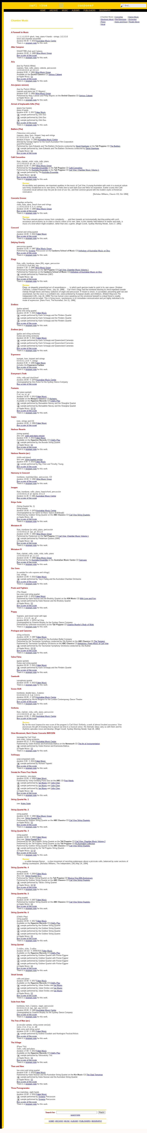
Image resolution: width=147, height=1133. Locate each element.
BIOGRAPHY (105, 10)
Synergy (32, 251)
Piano (103, 22)
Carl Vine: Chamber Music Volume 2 (90, 841)
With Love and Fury (88, 598)
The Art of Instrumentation (89, 744)
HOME (43, 10)
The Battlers (115, 146)
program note (31, 43)
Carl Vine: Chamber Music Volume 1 (84, 170)
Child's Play (55, 401)
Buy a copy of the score (27, 55)
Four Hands (69, 781)
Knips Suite (26, 803)
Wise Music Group (44, 53)
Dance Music (133, 17)
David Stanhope (82, 146)
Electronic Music (107, 19)
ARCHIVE (54, 10)
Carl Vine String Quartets (79, 515)
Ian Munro (42, 783)
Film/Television (120, 19)
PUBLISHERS (89, 10)
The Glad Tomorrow (94, 1075)
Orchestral (132, 19)
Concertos (119, 17)
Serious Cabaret (55, 74)
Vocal (103, 24)
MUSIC (65, 10)
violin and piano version (35, 436)
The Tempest (99, 641)
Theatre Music (134, 22)
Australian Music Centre (46, 41)
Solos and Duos (121, 22)
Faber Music (40, 112)
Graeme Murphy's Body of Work (80, 625)
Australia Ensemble (40, 168)
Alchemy (53, 399)
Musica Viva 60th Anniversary (80, 878)
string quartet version (33, 459)
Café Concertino (75, 168)
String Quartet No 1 (33, 818)
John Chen (55, 783)
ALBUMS (76, 10)
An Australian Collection (85, 844)
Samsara (83, 560)
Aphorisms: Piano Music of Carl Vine (93, 643)
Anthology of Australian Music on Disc (94, 251)
